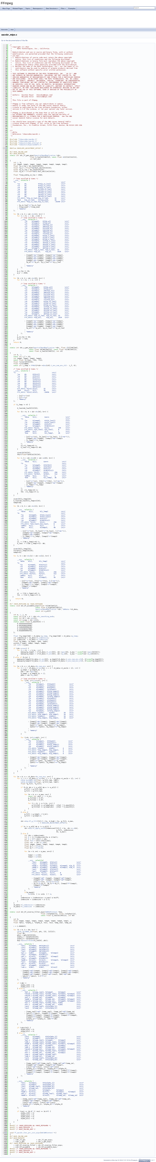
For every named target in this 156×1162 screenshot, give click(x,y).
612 (5, 1133)
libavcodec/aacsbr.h (27, 141)
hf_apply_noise (39, 828)
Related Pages (18, 8)
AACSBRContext (47, 1133)
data (44, 365)
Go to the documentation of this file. (14, 40)
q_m (63, 654)
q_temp (74, 636)
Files (62, 8)
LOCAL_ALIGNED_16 (28, 780)
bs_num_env (40, 666)
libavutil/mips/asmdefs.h (30, 145)
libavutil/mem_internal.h (30, 143)
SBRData (66, 609)
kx (33, 214)
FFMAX (33, 365)
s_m (73, 828)
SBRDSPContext (51, 912)
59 (5, 148)
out (32, 841)
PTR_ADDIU (21, 198)
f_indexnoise (42, 638)
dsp (26, 821)
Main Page (6, 8)
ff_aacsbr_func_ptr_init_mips (27, 1133)
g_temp (44, 636)
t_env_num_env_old (58, 365)
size (19, 645)
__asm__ (16, 180)
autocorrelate (28, 940)
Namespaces (37, 8)
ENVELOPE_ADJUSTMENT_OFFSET (54, 823)
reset (24, 648)
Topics (27, 8)
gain (64, 652)
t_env (49, 652)
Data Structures (51, 8)
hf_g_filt (33, 821)
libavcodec (4, 29)
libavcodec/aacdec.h (27, 139)
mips (12, 29)
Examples (71, 8)
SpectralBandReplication (45, 155)
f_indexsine (42, 639)
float (15, 636)
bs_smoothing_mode (46, 616)
